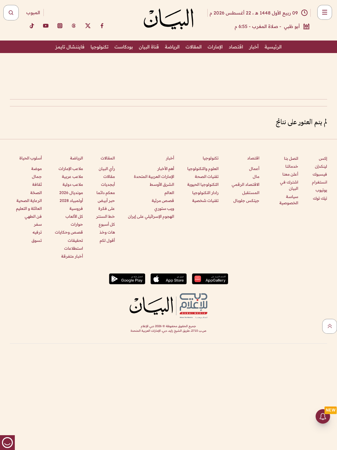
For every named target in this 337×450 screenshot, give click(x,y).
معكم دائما (105, 192)
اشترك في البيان (289, 185)
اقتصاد (236, 47)
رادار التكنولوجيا (205, 192)
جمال (37, 176)
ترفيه (37, 232)
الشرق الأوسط (162, 184)
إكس (323, 158)
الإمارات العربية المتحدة (154, 176)
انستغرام (319, 182)
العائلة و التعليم (29, 208)
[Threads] (73, 25)
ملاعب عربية (72, 176)
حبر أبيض (106, 200)
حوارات (77, 224)
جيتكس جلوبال (246, 200)
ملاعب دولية (73, 184)
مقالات (109, 176)
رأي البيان (107, 168)
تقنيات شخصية (205, 200)
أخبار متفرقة (72, 256)
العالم (169, 192)
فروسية (76, 208)
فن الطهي (33, 216)
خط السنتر (105, 216)
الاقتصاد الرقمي (245, 184)
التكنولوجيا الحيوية (203, 184)
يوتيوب (321, 189)
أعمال (254, 168)
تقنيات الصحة (207, 176)
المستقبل (250, 192)
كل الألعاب (74, 216)
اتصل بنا (291, 158)
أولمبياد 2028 (71, 200)
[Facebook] (102, 25)
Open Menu (325, 12)
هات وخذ (107, 232)
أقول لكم (107, 240)
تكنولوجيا (100, 47)
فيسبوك (320, 174)
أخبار (254, 47)
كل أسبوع (107, 224)
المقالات (194, 47)
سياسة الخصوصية (288, 199)
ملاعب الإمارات (71, 168)
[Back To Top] (329, 326)
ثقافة (37, 184)
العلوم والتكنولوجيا (203, 168)
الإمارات (215, 47)
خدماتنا (291, 166)
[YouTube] (45, 25)
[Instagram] (60, 25)
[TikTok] (31, 25)
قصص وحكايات (69, 232)
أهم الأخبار (165, 168)
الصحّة (36, 192)
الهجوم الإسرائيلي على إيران (151, 216)
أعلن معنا (290, 174)
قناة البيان (149, 47)
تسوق (37, 240)
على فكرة (106, 208)
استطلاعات (73, 248)
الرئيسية (273, 47)
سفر (38, 224)
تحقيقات (75, 240)
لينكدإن (321, 166)
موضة (36, 168)
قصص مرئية (163, 200)
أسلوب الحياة (30, 157)
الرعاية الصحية (29, 200)
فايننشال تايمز (70, 47)
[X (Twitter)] (88, 25)
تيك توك (320, 198)
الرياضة (172, 47)
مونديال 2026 (71, 192)
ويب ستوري (164, 208)
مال (256, 176)
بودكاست (124, 47)
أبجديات (108, 184)
